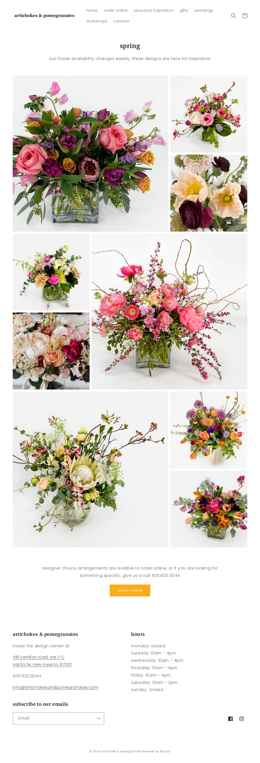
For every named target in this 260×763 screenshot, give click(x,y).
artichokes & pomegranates (121, 751)
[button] (233, 15)
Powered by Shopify (156, 751)
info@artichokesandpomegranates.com (55, 687)
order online (130, 590)
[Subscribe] (98, 718)
